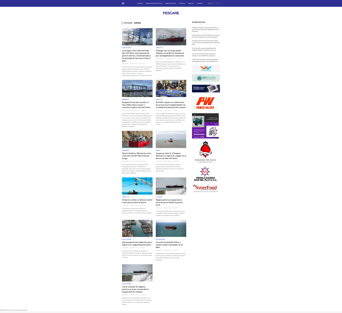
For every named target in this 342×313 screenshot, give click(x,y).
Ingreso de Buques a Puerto (154, 3)
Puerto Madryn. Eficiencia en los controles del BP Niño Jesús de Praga (136, 156)
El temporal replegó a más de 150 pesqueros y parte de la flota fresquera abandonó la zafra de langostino (205, 29)
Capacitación (126, 47)
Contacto (200, 3)
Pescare (126, 63)
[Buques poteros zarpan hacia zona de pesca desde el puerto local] (171, 186)
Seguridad (125, 150)
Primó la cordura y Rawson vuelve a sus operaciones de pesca (137, 201)
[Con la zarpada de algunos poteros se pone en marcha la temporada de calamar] (137, 272)
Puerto (158, 150)
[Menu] (123, 3)
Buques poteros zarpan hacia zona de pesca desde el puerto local (169, 202)
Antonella (160, 58)
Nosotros (191, 3)
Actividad (159, 197)
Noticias (140, 3)
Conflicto (159, 47)
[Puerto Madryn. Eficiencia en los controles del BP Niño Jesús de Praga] (137, 139)
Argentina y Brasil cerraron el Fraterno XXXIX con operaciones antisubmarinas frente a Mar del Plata (206, 42)
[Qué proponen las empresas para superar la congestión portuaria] (137, 228)
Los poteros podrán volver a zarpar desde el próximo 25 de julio (169, 244)
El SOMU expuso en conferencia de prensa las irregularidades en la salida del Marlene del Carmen (171, 105)
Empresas (182, 3)
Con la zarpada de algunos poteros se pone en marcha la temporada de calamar (135, 289)
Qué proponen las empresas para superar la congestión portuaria (137, 243)
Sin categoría (126, 239)
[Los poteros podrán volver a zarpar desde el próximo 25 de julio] (171, 228)
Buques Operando (170, 3)
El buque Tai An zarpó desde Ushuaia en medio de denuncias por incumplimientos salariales (170, 53)
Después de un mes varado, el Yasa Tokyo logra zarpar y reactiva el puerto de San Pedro (136, 105)
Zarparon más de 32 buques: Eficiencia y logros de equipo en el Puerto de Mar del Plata (171, 156)
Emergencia (125, 99)
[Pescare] (171, 13)
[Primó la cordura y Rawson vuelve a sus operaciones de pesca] (137, 186)
